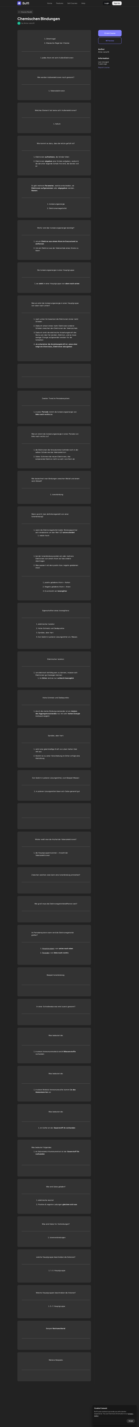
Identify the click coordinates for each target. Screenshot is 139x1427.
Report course (103, 67)
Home (49, 3)
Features (59, 3)
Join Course (110, 33)
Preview (110, 41)
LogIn (107, 3)
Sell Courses (72, 3)
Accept (131, 1421)
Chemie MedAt (26, 12)
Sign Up (117, 3)
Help (83, 3)
